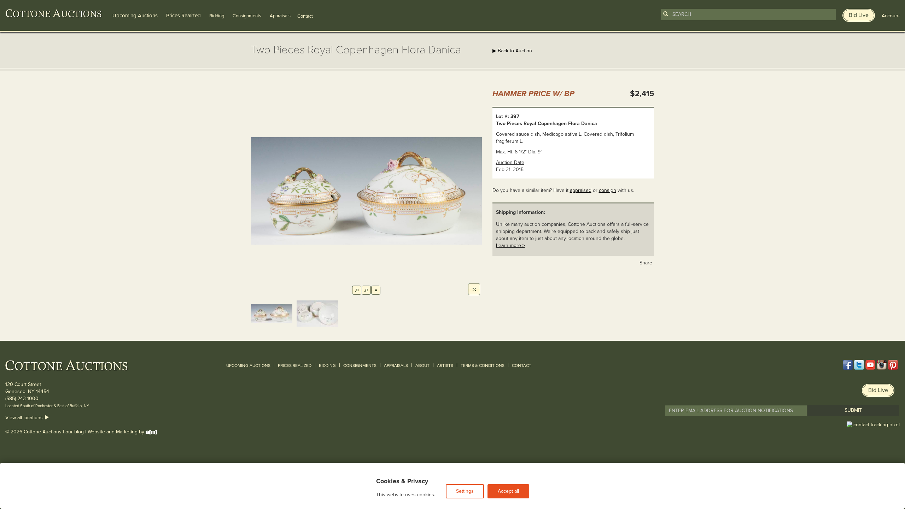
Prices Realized (183, 15)
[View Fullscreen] (474, 289)
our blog (74, 432)
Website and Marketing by (117, 432)
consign (607, 190)
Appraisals (280, 16)
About (422, 365)
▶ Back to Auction (512, 51)
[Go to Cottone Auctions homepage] (53, 13)
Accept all (508, 491)
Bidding (216, 16)
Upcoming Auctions (135, 15)
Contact (521, 365)
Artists (445, 365)
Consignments (247, 16)
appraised (580, 190)
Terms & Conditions (482, 365)
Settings (465, 491)
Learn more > (510, 245)
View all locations (24, 418)
